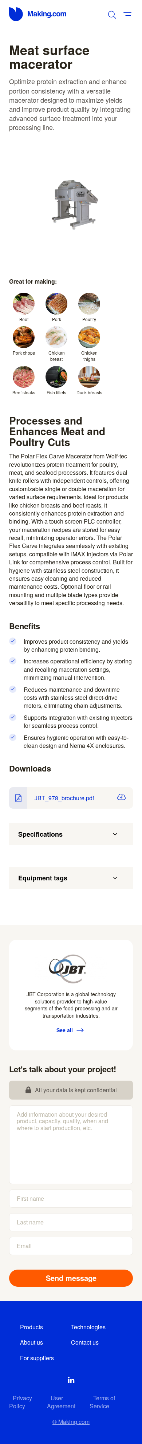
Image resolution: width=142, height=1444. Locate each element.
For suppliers (37, 1358)
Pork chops (24, 353)
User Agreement (61, 1402)
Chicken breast (56, 356)
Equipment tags (42, 878)
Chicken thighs (89, 356)
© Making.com (71, 1421)
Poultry (89, 319)
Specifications (40, 834)
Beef (23, 319)
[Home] (38, 14)
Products (31, 1327)
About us (31, 1342)
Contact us (85, 1342)
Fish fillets (56, 392)
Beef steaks (23, 392)
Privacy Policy (20, 1402)
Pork (56, 319)
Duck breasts (89, 392)
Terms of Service (102, 1402)
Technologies (88, 1327)
